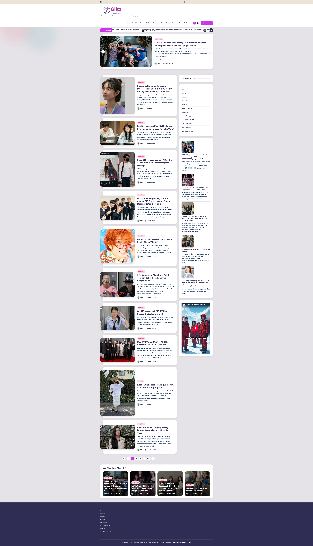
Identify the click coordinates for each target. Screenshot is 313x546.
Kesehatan (103, 543)
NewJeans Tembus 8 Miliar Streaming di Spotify (163, 29)
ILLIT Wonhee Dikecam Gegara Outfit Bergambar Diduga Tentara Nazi (195, 210)
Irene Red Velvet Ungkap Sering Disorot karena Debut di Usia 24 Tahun (152, 451)
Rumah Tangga (187, 137)
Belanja (184, 114)
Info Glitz (184, 126)
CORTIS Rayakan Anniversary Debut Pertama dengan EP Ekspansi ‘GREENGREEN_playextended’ (194, 178)
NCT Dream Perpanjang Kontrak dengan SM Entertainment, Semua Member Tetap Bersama (153, 222)
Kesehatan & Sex (187, 129)
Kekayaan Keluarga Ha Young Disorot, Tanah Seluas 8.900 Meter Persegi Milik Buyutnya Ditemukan (154, 110)
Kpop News (158, 50)
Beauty (184, 110)
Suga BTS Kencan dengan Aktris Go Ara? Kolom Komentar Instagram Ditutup (154, 184)
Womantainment (187, 152)
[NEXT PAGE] (153, 480)
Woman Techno (187, 148)
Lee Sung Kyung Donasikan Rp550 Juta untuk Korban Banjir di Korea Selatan (207, 29)
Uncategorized (187, 145)
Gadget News (186, 122)
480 (148, 479)
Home (102, 532)
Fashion (140, 402)
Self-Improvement (188, 141)
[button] (207, 23)
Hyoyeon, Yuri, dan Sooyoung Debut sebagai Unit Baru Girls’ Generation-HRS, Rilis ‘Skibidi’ (115, 29)
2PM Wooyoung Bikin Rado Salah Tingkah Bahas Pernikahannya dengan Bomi (153, 299)
